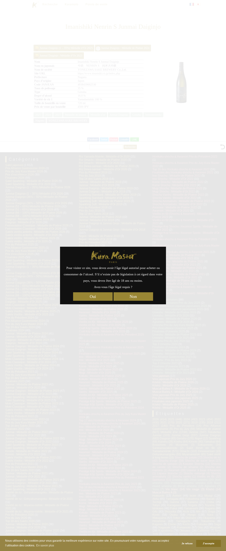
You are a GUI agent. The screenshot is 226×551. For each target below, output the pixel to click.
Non (133, 296)
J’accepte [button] (208, 543)
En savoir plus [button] (45, 545)
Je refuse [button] (187, 543)
